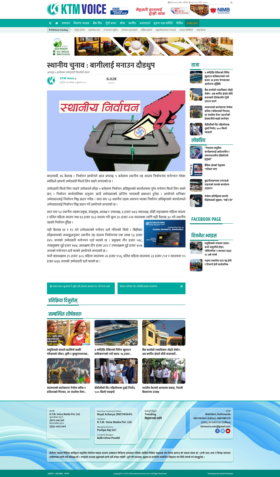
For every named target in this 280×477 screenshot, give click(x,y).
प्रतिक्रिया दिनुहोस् (62, 301)
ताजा (195, 65)
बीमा (122, 23)
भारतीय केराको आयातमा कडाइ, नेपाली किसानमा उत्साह (162, 389)
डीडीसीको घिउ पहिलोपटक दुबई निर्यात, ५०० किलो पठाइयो (114, 389)
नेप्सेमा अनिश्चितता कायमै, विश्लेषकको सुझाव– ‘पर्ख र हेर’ (219, 198)
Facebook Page (206, 219)
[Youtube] (228, 431)
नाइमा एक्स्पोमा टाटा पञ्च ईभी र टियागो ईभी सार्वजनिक (218, 263)
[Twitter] (222, 431)
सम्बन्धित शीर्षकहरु (65, 314)
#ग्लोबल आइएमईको (129, 30)
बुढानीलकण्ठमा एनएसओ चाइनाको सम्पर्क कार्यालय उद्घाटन (217, 185)
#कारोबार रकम (94, 30)
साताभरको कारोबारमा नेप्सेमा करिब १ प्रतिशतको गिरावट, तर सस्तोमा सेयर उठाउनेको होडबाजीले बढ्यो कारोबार (66, 392)
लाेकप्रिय (198, 140)
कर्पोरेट (132, 23)
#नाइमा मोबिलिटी (186, 30)
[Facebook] (217, 431)
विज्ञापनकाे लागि (153, 418)
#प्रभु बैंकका (201, 30)
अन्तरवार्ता (145, 23)
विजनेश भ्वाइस (81, 23)
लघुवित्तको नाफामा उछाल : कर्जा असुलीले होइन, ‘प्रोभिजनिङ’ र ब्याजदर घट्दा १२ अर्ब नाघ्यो (218, 249)
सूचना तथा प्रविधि (163, 23)
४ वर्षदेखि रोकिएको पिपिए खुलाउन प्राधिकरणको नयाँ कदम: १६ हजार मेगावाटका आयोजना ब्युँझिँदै (112, 354)
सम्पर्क (66, 473)
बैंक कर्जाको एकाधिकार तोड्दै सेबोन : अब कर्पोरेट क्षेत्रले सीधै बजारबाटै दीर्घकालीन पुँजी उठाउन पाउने (161, 354)
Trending (150, 414)
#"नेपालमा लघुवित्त (111, 30)
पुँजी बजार (110, 23)
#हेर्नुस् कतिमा (79, 30)
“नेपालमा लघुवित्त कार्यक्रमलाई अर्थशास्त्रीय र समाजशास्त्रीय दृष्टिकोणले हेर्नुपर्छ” (217, 154)
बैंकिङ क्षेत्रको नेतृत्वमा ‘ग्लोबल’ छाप (215, 167)
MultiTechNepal (226, 473)
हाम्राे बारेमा (59, 473)
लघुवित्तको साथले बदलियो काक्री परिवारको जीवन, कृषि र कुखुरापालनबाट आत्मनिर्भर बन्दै (68, 354)
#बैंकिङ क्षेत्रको (146, 30)
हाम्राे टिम (51, 473)
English (192, 23)
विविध (179, 23)
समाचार (66, 23)
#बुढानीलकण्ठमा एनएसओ (165, 30)
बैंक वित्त (97, 23)
